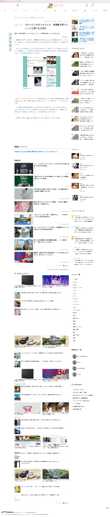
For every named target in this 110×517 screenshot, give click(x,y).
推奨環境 (46, 514)
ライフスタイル (77, 310)
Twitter (40, 151)
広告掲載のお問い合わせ (78, 406)
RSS (34, 514)
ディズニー (75, 298)
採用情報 (42, 514)
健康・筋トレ (76, 318)
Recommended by (59, 265)
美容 (74, 340)
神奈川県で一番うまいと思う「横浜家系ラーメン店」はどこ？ (87, 187)
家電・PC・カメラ (77, 326)
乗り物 (74, 312)
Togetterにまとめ (32, 53)
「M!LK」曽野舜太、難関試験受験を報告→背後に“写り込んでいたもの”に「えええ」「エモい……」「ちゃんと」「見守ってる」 (87, 75)
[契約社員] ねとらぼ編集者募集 (80, 398)
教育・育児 (75, 10)
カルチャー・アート (78, 287)
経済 (74, 337)
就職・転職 (75, 329)
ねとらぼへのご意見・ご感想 (79, 392)
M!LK (79, 362)
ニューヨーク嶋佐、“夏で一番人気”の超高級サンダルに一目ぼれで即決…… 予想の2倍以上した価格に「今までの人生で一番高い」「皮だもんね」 (87, 84)
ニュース (15, 10)
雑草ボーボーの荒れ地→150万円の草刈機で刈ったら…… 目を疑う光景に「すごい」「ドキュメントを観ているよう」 (87, 66)
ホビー (74, 307)
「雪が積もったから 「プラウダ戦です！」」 (47, 100)
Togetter (17, 151)
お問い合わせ (19, 514)
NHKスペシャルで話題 (54, 48)
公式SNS (10, 514)
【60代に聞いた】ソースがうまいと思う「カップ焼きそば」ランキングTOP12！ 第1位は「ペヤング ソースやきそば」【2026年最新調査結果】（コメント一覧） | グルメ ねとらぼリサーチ (85, 264)
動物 (85, 10)
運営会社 (38, 514)
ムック (46, 151)
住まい (65, 10)
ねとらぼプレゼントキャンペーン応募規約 (82, 395)
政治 (74, 332)
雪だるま (38, 48)
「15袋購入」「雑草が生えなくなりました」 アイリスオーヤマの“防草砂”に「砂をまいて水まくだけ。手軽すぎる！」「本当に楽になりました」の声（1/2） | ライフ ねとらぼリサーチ (84, 253)
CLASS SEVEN (81, 368)
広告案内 (14, 514)
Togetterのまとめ (27, 88)
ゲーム (74, 296)
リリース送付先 (76, 403)
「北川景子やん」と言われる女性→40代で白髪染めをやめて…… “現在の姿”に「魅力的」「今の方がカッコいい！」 (87, 57)
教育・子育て (76, 335)
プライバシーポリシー (27, 514)
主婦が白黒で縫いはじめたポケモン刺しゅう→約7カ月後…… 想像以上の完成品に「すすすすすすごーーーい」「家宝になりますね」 (87, 139)
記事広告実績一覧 (76, 409)
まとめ (24, 151)
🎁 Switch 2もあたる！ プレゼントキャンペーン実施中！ (10, 1)
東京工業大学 (32, 151)
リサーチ (95, 10)
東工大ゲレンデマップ (26, 109)
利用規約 (107, 507)
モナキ (79, 374)
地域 (55, 10)
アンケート (75, 149)
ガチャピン (53, 151)
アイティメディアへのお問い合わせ (81, 400)
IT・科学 (75, 279)
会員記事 (105, 10)
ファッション (76, 304)
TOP (5, 10)
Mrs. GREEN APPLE (82, 356)
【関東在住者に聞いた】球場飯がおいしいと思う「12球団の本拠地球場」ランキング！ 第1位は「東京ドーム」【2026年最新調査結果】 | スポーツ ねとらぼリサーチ (84, 243)
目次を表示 (65, 37)
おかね (74, 284)
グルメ (45, 10)
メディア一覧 (4, 514)
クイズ (35, 10)
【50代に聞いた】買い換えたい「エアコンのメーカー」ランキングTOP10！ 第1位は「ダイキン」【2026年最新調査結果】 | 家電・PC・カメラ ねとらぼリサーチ (84, 221)
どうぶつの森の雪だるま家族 (30, 50)
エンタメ (25, 10)
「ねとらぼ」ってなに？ (78, 389)
